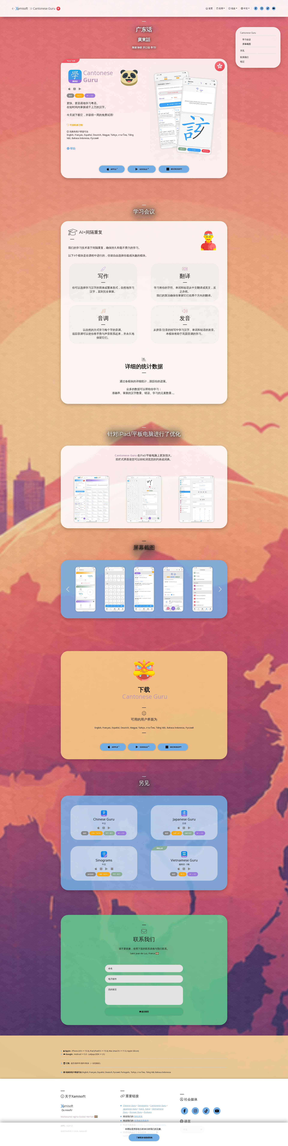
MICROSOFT (175, 747)
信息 (233, 8)
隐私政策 (138, 1116)
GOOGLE (144, 746)
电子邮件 (112, 978)
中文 (245, 8)
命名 (110, 968)
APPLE (115, 746)
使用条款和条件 (141, 1120)
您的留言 (112, 989)
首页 (210, 8)
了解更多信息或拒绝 (144, 1137)
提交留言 (145, 1011)
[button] (220, 589)
